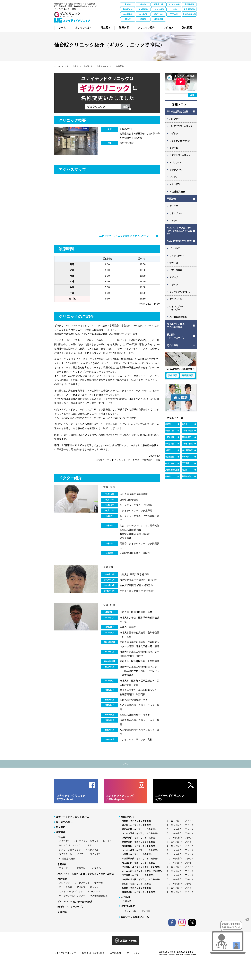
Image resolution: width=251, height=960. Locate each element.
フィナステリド (177, 255)
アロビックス (176, 299)
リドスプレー (176, 213)
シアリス (174, 148)
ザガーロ (174, 263)
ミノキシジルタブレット (181, 292)
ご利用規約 (115, 952)
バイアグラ (175, 119)
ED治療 (61, 837)
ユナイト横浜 (158, 9)
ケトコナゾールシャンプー (72, 895)
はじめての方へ (64, 822)
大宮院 (174, 9)
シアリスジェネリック (180, 155)
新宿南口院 (158, 4)
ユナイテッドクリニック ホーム (72, 817)
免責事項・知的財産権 (93, 952)
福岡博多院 (158, 19)
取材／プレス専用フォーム (135, 917)
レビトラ (174, 133)
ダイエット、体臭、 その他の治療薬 (177, 325)
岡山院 (128, 19)
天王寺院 (174, 14)
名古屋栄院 (127, 14)
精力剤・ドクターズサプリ (71, 906)
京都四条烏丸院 (189, 14)
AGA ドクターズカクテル (179, 230)
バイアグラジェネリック (181, 126)
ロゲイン (174, 284)
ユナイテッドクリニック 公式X (169, 797)
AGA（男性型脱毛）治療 (179, 241)
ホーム (57, 66)
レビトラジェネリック (180, 140)
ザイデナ (174, 177)
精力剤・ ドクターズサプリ (176, 336)
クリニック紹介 (71, 66)
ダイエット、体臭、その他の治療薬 (75, 901)
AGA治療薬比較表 (178, 316)
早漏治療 (171, 198)
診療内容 (60, 832)
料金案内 (60, 827)
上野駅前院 (189, 4)
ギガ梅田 (143, 14)
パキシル (174, 220)
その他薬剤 (63, 912)
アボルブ (174, 277)
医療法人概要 (128, 906)
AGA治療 (62, 879)
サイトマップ (133, 952)
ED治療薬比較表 (177, 191)
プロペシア (175, 248)
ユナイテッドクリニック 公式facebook (71, 797)
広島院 (143, 19)
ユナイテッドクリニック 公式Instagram (120, 797)
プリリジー (175, 206)
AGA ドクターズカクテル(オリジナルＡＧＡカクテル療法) (86, 874)
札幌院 (128, 4)
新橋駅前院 (127, 9)
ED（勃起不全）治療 (177, 111)
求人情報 (146, 911)
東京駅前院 (143, 9)
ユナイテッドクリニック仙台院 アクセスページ (124, 236)
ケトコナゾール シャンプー (177, 308)
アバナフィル (176, 162)
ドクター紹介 (130, 911)
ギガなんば (158, 14)
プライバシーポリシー (65, 952)
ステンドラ (175, 184)
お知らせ (126, 901)
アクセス (189, 821)
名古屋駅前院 (189, 9)
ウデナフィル (176, 169)
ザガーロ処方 (176, 270)
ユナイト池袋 (174, 4)
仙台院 (143, 4)
